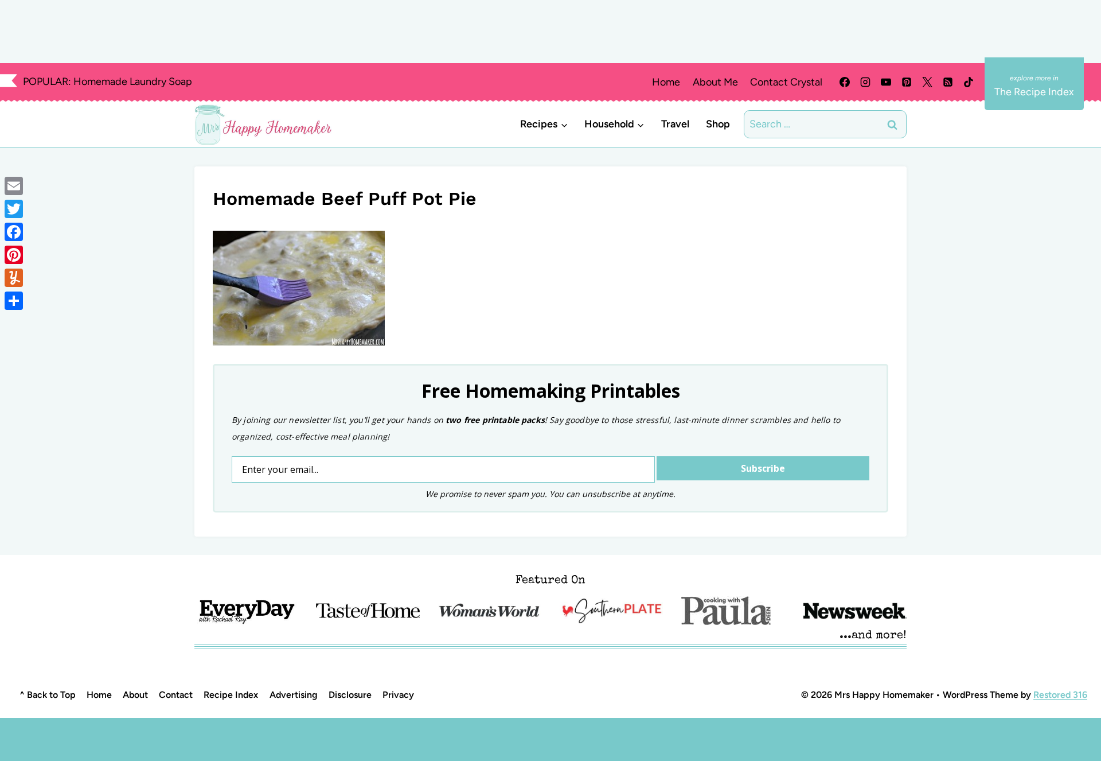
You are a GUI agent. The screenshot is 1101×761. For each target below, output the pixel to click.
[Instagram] (865, 82)
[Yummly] (13, 277)
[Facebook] (844, 82)
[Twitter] (13, 208)
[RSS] (948, 82)
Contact (176, 694)
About (135, 694)
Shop (718, 124)
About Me (715, 82)
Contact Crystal (786, 82)
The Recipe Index (1034, 92)
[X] (927, 82)
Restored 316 (1060, 694)
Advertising (294, 694)
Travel (675, 124)
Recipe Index (231, 694)
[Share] (13, 300)
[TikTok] (968, 82)
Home (666, 82)
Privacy (398, 694)
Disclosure (350, 694)
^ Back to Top (47, 694)
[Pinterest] (906, 82)
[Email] (13, 185)
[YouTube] (886, 82)
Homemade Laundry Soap (132, 81)
